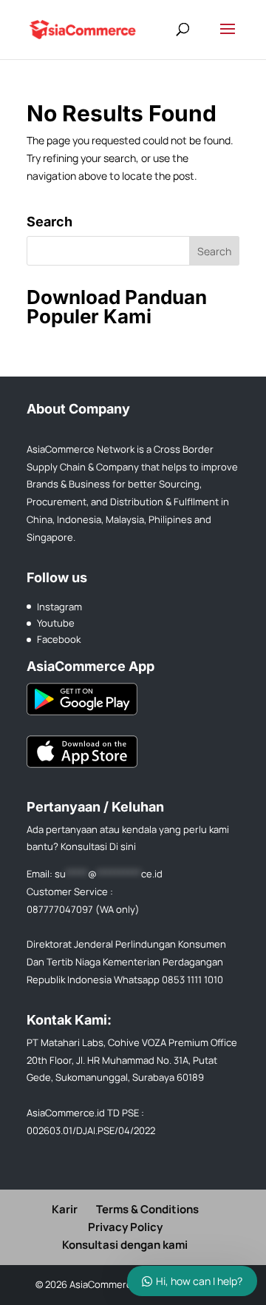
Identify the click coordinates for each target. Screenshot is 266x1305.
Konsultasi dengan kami (125, 1244)
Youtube (56, 623)
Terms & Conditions (147, 1209)
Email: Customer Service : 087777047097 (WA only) (95, 891)
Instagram (59, 606)
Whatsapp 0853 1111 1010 (168, 979)
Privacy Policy (125, 1227)
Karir (65, 1209)
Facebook (59, 639)
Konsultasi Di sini (98, 846)
